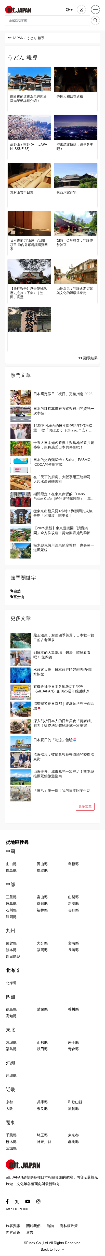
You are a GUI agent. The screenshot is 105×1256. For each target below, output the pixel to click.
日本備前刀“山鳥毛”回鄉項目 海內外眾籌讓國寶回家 (29, 245)
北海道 (13, 970)
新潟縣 (73, 904)
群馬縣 (73, 1142)
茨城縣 (11, 1148)
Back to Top (50, 1249)
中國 (10, 851)
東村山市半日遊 (21, 192)
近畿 (10, 1089)
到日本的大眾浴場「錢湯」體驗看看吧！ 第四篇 (61, 654)
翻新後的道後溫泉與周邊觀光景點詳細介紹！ (28, 99)
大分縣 (42, 943)
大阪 (9, 1109)
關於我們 (33, 1226)
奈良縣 (42, 1109)
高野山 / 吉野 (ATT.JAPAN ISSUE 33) (28, 147)
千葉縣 (11, 1135)
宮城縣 (11, 1043)
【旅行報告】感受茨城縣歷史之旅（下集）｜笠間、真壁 (28, 293)
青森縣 (73, 1049)
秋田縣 (42, 1049)
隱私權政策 (69, 1226)
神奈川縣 (44, 1142)
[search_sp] (95, 20)
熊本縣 (11, 950)
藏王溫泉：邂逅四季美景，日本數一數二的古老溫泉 (63, 637)
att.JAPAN (15, 38)
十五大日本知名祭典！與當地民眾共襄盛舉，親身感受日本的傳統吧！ (63, 445)
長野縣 (73, 910)
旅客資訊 (13, 1226)
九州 (10, 930)
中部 (10, 884)
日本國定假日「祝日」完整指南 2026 (63, 394)
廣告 (29, 1232)
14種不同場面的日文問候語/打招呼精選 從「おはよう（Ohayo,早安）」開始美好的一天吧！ (63, 428)
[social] (7, 1202)
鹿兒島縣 (13, 956)
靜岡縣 (11, 917)
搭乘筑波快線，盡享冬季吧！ (75, 147)
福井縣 (42, 910)
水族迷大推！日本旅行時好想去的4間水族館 (63, 672)
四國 (10, 996)
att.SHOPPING (18, 1209)
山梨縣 (73, 897)
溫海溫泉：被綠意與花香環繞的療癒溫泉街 (63, 756)
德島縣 (11, 1009)
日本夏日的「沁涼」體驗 (53, 740)
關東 (10, 1122)
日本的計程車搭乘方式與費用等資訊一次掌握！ (63, 411)
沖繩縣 (11, 1076)
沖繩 (10, 1062)
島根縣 (73, 864)
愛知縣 (42, 904)
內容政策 (13, 1232)
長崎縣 (73, 950)
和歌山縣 (75, 1102)
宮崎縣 (73, 943)
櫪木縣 (11, 1142)
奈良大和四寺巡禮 (70, 96)
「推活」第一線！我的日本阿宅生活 (61, 790)
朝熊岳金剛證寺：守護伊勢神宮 (75, 243)
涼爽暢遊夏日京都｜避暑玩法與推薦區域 (63, 706)
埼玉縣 (42, 1135)
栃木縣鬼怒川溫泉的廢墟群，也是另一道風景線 (63, 547)
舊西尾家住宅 (66, 192)
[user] (81, 9)
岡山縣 (42, 864)
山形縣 (42, 1043)
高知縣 (11, 1016)
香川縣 (73, 1009)
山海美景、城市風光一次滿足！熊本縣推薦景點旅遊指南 (63, 773)
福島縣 (11, 1049)
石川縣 (11, 910)
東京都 (73, 1135)
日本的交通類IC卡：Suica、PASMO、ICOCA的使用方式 (63, 462)
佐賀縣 (11, 943)
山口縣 (11, 864)
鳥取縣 (42, 871)
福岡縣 (42, 950)
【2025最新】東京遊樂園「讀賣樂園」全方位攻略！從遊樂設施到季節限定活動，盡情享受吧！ (63, 530)
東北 (10, 1029)
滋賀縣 (73, 1109)
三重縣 (11, 897)
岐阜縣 (11, 904)
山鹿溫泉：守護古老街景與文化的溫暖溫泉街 (75, 291)
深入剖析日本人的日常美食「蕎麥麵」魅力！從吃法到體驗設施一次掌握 (63, 723)
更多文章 (85, 806)
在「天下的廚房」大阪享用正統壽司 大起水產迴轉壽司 (61, 479)
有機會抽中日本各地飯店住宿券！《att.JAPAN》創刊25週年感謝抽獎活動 (63, 689)
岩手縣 (73, 1043)
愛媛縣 (42, 1009)
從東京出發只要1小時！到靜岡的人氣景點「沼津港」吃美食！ (63, 513)
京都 (9, 1102)
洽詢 (50, 1226)
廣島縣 (11, 871)
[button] (69, 10)
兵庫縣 (42, 1102)
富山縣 (42, 897)
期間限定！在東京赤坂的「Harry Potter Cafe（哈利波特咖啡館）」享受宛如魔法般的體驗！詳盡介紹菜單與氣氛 (64, 496)
